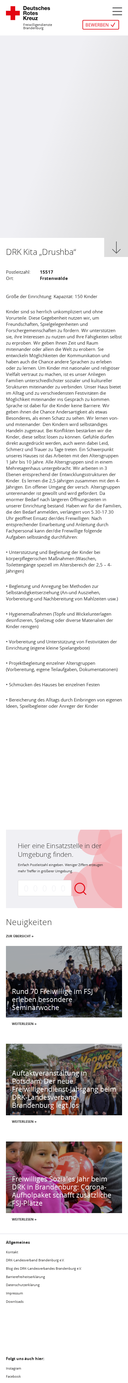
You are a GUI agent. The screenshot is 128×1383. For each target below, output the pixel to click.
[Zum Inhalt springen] (116, 247)
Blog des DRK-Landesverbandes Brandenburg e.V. (44, 1268)
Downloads (15, 1301)
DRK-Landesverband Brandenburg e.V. (35, 1260)
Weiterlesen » (24, 1023)
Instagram (13, 1368)
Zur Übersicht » (20, 936)
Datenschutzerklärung (23, 1285)
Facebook (13, 1376)
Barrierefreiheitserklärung (25, 1276)
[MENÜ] (117, 10)
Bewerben (97, 25)
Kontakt (12, 1252)
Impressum (14, 1293)
